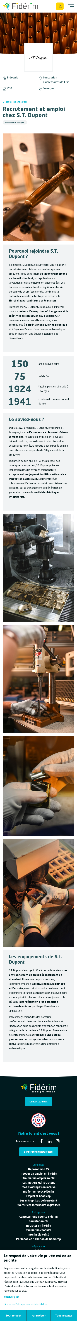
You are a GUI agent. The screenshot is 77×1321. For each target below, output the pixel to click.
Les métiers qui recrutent (38, 1182)
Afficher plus (11, 1297)
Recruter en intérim (38, 1225)
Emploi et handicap (38, 1196)
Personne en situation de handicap (38, 1239)
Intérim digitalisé (38, 1234)
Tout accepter (63, 1315)
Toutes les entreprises (16, 102)
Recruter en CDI (39, 1221)
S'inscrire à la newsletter (38, 1151)
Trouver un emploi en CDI (39, 1178)
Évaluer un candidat (38, 1230)
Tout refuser (13, 1315)
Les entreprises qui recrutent (38, 1200)
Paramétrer (39, 1315)
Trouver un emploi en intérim (38, 1173)
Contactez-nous (39, 1101)
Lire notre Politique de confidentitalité (25, 1304)
